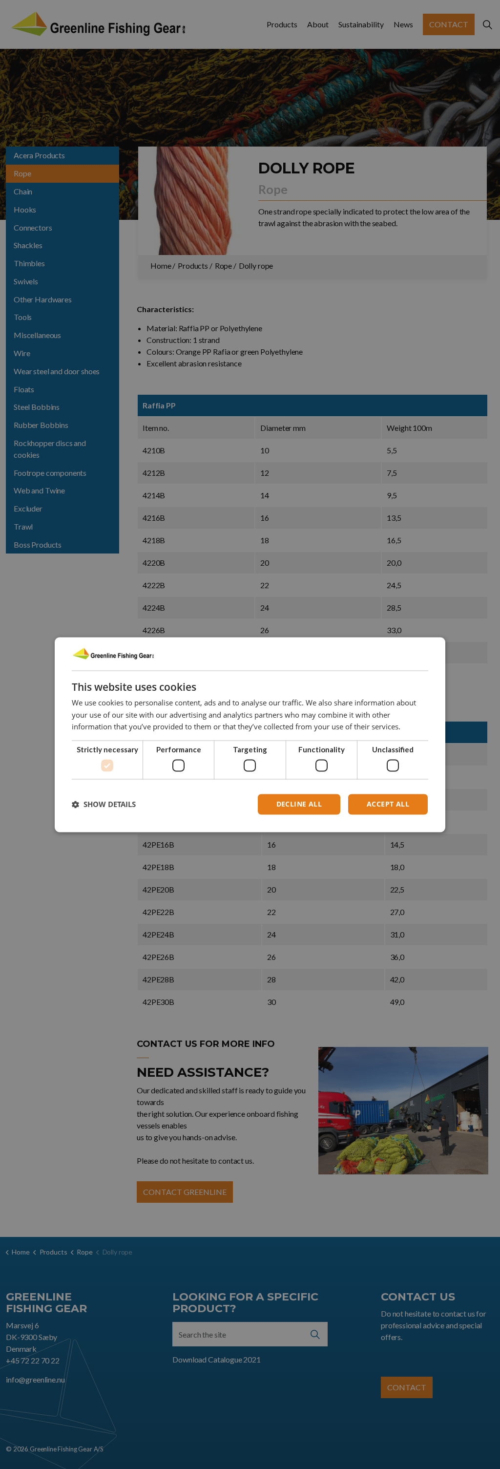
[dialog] (250, 734)
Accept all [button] (388, 804)
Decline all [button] (299, 804)
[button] (104, 804)
